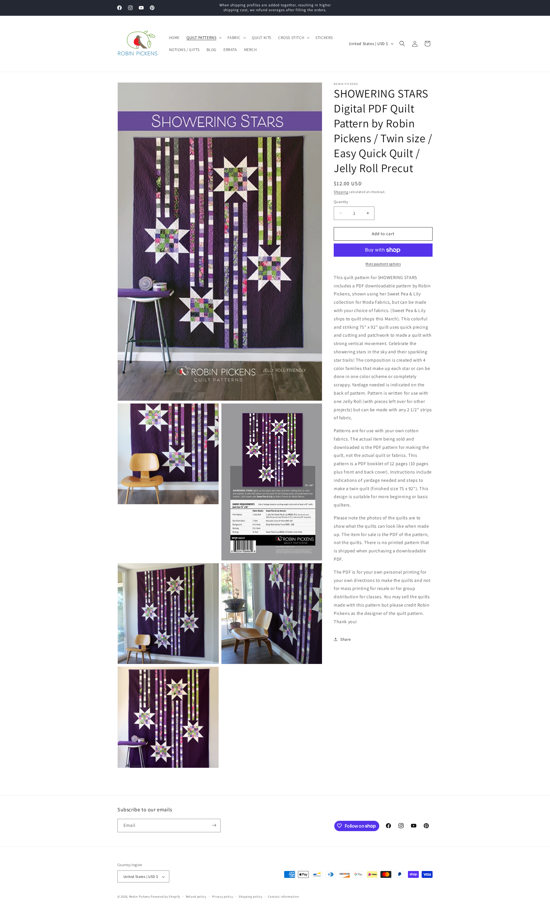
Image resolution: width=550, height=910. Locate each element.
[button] (203, 38)
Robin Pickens (139, 897)
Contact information (283, 897)
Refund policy (196, 897)
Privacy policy (222, 897)
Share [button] (345, 639)
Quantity (341, 201)
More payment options (383, 264)
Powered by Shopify (165, 897)
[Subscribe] (214, 825)
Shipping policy (250, 897)
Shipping (341, 192)
